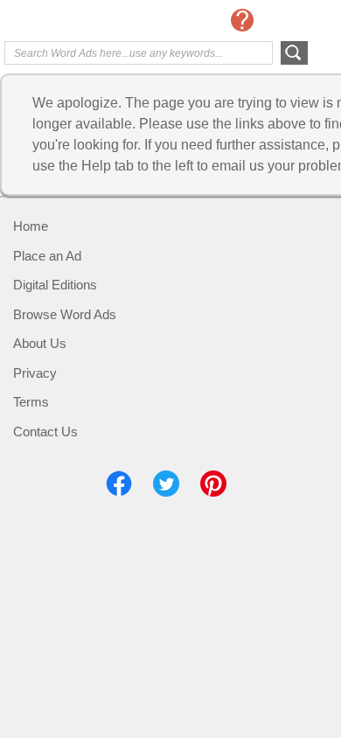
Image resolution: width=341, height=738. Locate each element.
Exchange (74, 22)
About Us (39, 343)
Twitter (166, 483)
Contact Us (45, 431)
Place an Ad (47, 255)
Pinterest (213, 483)
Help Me (242, 20)
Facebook (119, 483)
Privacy (35, 373)
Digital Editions (55, 284)
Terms (31, 401)
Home (30, 226)
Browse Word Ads (64, 314)
